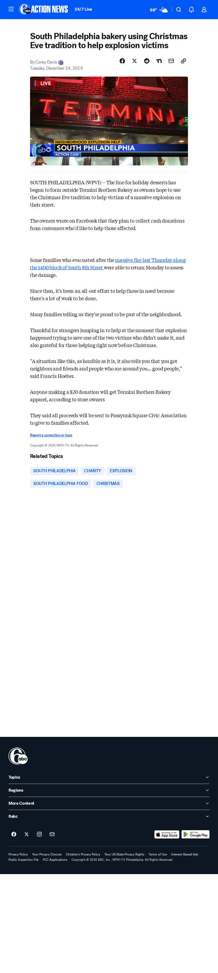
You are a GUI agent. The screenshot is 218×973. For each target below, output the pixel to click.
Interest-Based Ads (184, 854)
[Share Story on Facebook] (122, 60)
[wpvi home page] (18, 756)
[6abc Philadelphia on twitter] (26, 834)
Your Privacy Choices (47, 854)
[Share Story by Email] (171, 60)
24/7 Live (83, 9)
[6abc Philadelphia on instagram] (39, 834)
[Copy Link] (183, 60)
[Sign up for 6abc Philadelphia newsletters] (52, 834)
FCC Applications (55, 859)
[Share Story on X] (134, 60)
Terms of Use (158, 854)
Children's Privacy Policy (83, 854)
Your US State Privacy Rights (124, 854)
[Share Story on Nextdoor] (159, 60)
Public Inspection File (24, 859)
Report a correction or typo (51, 435)
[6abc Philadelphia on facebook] (14, 834)
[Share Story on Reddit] (146, 60)
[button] (11, 9)
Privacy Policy (18, 854)
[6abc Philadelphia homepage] (44, 9)
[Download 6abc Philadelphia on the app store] (167, 834)
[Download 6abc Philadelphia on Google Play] (195, 834)
